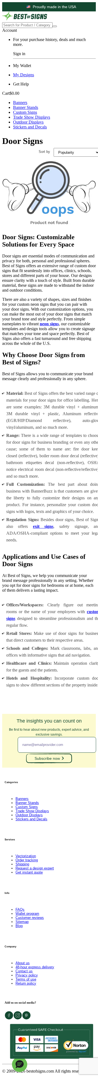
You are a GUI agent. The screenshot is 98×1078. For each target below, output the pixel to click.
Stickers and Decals (30, 127)
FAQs (20, 909)
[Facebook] (9, 1018)
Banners (20, 102)
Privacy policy (27, 975)
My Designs (23, 75)
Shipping (22, 864)
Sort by (44, 152)
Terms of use (26, 979)
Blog (19, 926)
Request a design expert (35, 868)
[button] (19, 1064)
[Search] (55, 26)
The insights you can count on (49, 727)
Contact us (24, 971)
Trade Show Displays (31, 117)
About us (23, 963)
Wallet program (27, 914)
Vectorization (26, 856)
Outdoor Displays (28, 122)
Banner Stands (25, 107)
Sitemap (22, 922)
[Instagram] (17, 1018)
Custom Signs (25, 112)
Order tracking (27, 860)
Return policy (26, 983)
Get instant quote (29, 872)
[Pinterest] (26, 1018)
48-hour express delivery (35, 967)
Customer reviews (30, 918)
